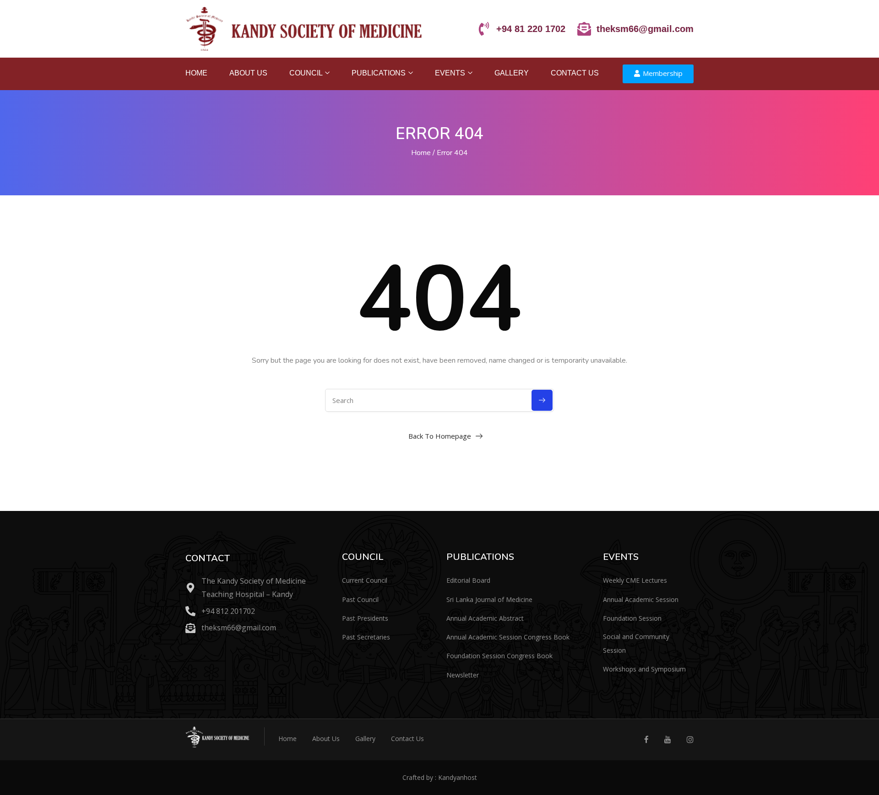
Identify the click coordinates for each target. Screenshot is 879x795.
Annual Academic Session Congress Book (508, 637)
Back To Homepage (439, 435)
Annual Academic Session (640, 599)
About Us (248, 73)
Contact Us (575, 73)
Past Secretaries (366, 637)
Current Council (364, 580)
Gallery (511, 73)
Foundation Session (632, 618)
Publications (379, 73)
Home (196, 73)
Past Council (360, 599)
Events (451, 73)
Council (306, 73)
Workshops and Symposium (644, 669)
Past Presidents (365, 618)
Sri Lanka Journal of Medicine (489, 599)
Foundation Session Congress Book (499, 655)
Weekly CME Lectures (635, 580)
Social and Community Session (636, 643)
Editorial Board (468, 580)
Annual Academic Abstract (485, 618)
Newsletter (462, 675)
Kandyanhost (457, 777)
